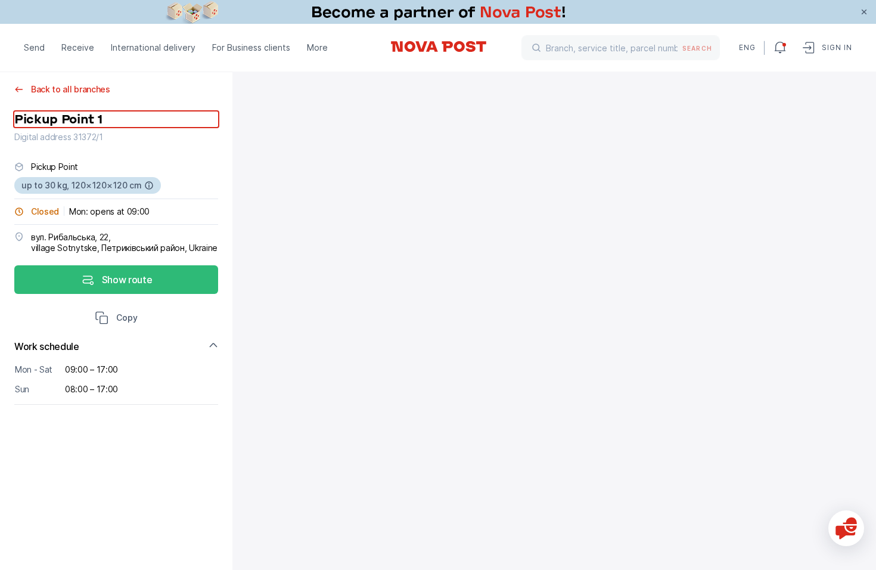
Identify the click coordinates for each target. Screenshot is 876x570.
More (317, 47)
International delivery (153, 47)
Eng (746, 47)
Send (34, 47)
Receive (77, 47)
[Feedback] (846, 528)
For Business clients (251, 47)
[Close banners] (864, 12)
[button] (116, 319)
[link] (438, 12)
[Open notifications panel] (780, 48)
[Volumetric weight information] (149, 185)
